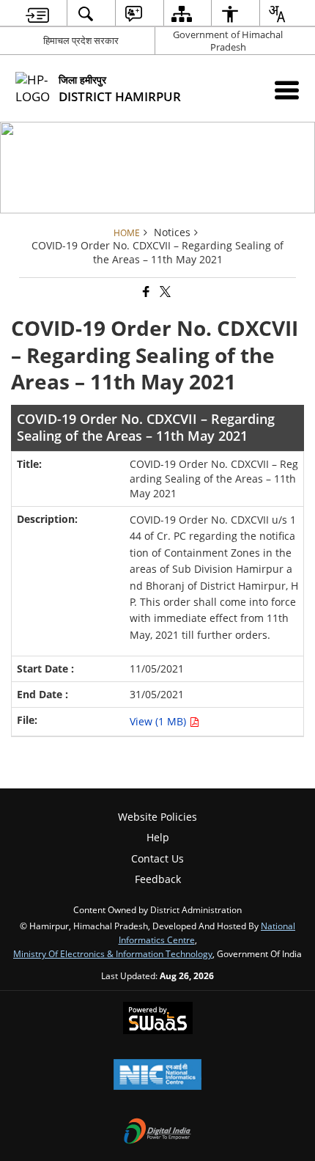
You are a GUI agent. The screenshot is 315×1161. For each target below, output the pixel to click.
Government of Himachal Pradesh (228, 41)
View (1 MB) (159, 721)
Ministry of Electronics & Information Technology (112, 953)
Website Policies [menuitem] (157, 817)
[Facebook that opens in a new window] (145, 292)
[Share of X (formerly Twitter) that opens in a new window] (164, 292)
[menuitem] (37, 13)
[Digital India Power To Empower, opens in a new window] (157, 1132)
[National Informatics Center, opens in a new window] (157, 1076)
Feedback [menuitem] (158, 879)
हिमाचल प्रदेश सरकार (81, 40)
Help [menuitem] (158, 837)
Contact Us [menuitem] (157, 858)
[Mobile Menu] (287, 90)
